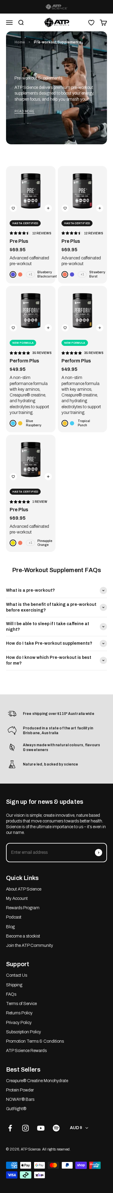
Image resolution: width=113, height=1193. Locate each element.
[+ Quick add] (48, 208)
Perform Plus (24, 360)
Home (19, 42)
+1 (30, 274)
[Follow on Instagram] (25, 1128)
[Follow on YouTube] (41, 1128)
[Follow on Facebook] (10, 1128)
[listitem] (56, 7)
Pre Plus (19, 241)
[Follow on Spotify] (56, 1128)
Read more (24, 111)
